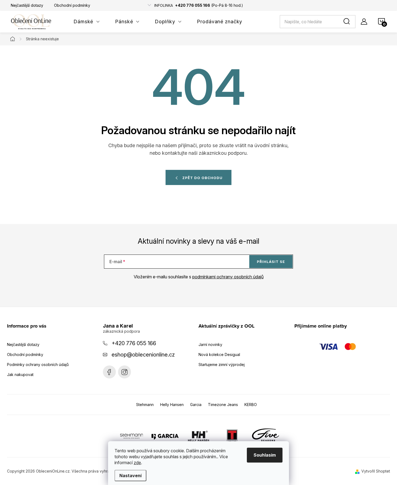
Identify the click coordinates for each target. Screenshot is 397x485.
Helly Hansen (172, 404)
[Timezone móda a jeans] (231, 435)
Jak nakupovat (20, 374)
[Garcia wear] (165, 435)
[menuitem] (86, 21)
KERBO (250, 404)
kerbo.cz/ (124, 371)
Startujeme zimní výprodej (221, 364)
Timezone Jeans (223, 404)
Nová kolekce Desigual (219, 354)
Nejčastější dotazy (27, 5)
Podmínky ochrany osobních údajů (38, 364)
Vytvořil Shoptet (375, 471)
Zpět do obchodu (202, 178)
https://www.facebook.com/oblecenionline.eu (109, 371)
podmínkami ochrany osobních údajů (228, 276)
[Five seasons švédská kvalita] (265, 435)
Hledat (347, 21)
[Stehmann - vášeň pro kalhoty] (131, 435)
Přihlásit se (271, 261)
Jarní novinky (210, 344)
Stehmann (145, 404)
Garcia (195, 404)
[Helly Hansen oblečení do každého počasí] (198, 435)
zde (137, 462)
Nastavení (130, 475)
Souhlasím (265, 455)
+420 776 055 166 (134, 343)
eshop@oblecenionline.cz (143, 354)
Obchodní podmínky (72, 5)
